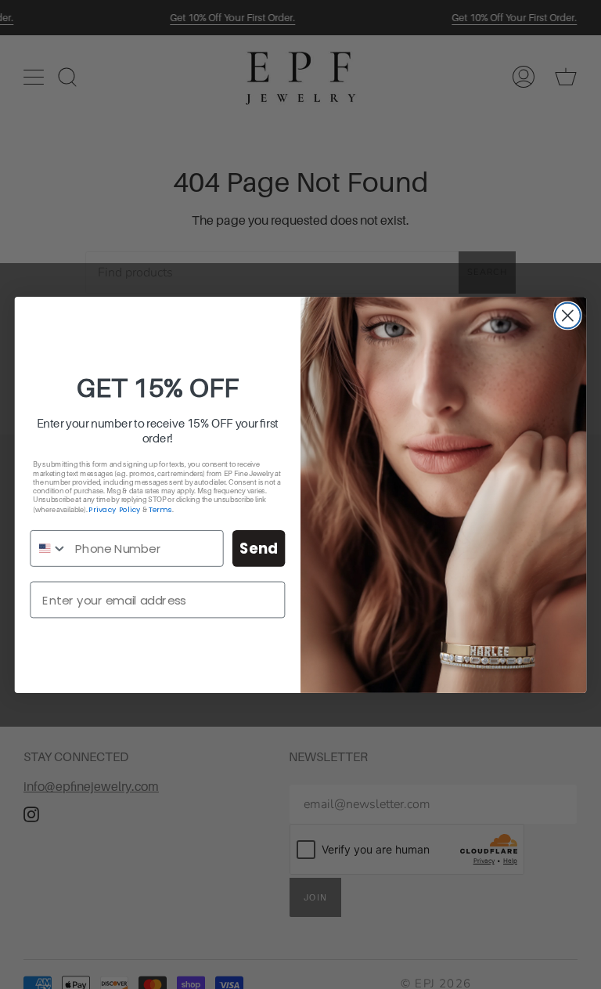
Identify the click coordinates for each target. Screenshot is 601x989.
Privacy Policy (114, 509)
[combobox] (49, 547)
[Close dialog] (568, 315)
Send (258, 548)
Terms (160, 509)
